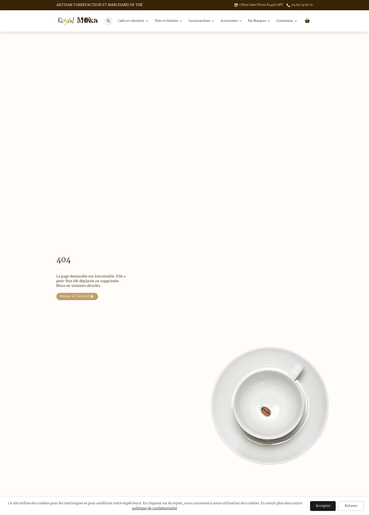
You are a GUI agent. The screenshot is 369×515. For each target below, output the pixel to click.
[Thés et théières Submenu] (180, 20)
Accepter (323, 506)
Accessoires (229, 20)
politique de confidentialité (154, 508)
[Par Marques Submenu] (268, 20)
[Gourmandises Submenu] (212, 20)
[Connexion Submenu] (295, 20)
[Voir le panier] (307, 21)
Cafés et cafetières (131, 20)
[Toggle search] (108, 21)
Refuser (351, 506)
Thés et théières (166, 20)
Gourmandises (199, 20)
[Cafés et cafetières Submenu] (146, 20)
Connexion (284, 20)
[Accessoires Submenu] (240, 20)
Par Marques (257, 20)
